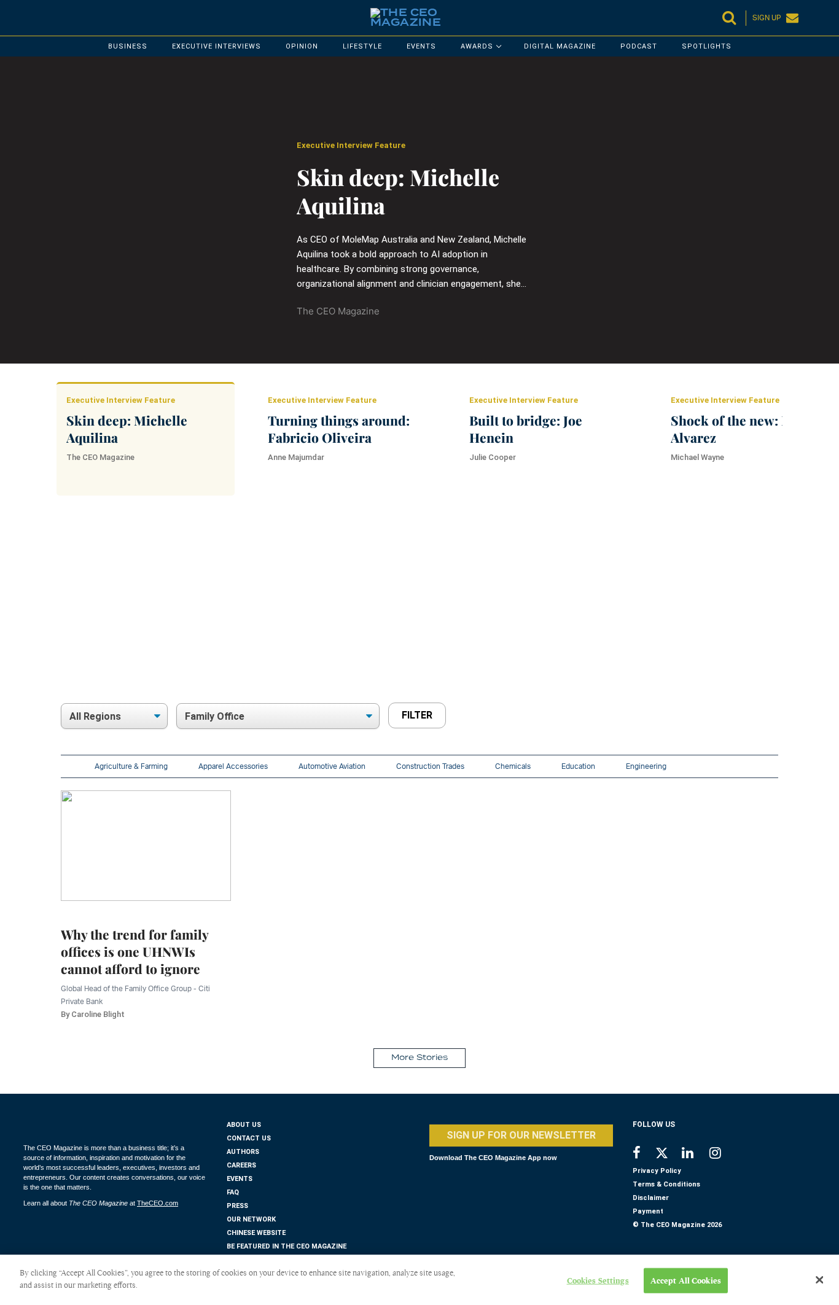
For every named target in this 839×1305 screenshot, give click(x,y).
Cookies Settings (598, 1281)
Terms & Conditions (666, 1184)
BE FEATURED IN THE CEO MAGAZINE (286, 1246)
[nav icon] (29, 18)
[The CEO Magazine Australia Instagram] (723, 1154)
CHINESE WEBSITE (256, 1233)
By (93, 1014)
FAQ (233, 1192)
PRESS (237, 1206)
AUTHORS (243, 1152)
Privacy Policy (657, 1171)
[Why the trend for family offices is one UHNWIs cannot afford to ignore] (146, 845)
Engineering (646, 766)
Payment (648, 1211)
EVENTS (239, 1179)
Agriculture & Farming (131, 766)
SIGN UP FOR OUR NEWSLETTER (521, 1135)
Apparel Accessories (233, 766)
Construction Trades (430, 766)
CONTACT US (249, 1138)
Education (578, 766)
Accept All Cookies (685, 1281)
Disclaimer (651, 1198)
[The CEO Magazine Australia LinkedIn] (695, 1154)
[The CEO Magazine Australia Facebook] (643, 1154)
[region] (429, 610)
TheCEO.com (157, 1203)
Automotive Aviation (332, 766)
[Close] (819, 1279)
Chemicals (513, 766)
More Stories (419, 1058)
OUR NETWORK (251, 1219)
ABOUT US (244, 1125)
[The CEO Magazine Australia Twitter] (668, 1155)
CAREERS (241, 1165)
